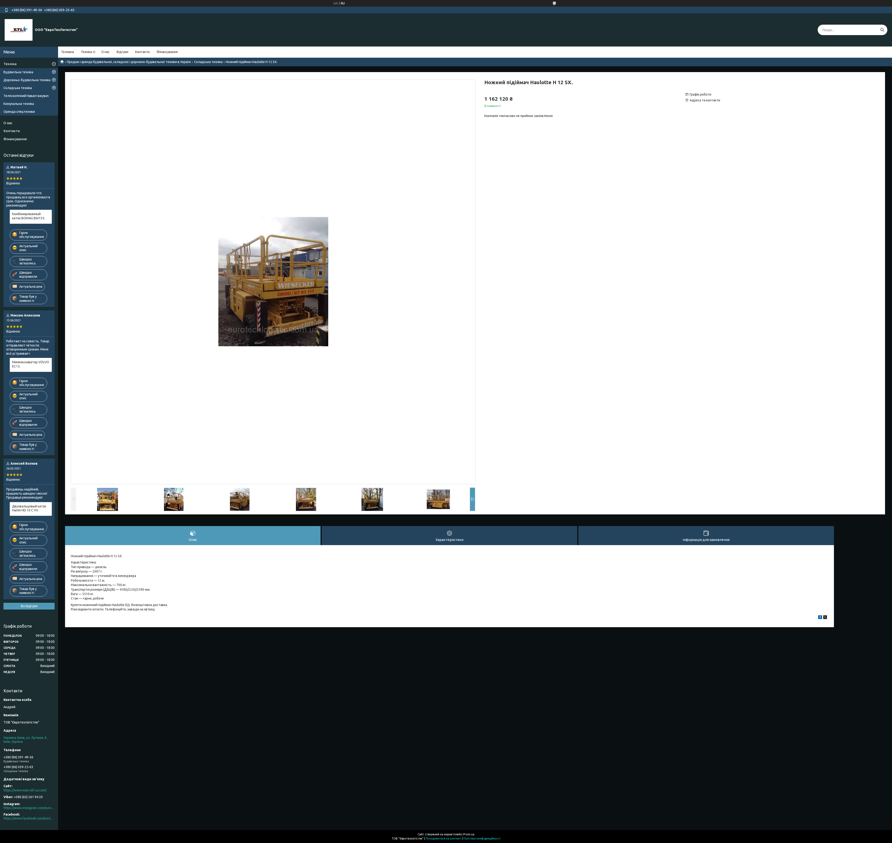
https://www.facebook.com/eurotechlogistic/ (29, 818)
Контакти (142, 52)
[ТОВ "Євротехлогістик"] (19, 30)
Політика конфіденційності (481, 838)
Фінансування (167, 52)
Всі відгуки (29, 606)
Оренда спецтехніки (19, 111)
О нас (105, 52)
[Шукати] (882, 30)
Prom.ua (468, 834)
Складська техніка (208, 62)
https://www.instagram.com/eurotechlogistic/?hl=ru (29, 808)
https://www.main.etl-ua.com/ (24, 790)
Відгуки (122, 52)
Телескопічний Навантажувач (26, 96)
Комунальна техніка (18, 104)
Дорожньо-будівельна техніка (26, 80)
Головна (68, 52)
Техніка (86, 52)
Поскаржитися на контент (443, 838)
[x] (825, 618)
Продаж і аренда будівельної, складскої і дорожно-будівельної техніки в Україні (129, 62)
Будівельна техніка (18, 72)
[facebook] (820, 618)
